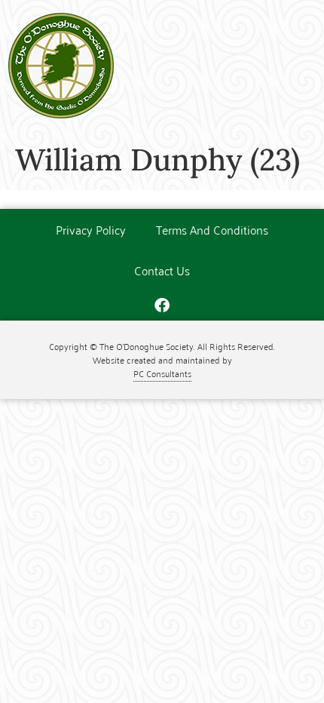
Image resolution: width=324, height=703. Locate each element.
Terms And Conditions (212, 229)
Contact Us (162, 270)
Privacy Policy (91, 229)
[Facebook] (162, 305)
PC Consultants (162, 373)
